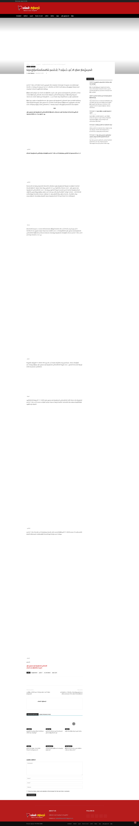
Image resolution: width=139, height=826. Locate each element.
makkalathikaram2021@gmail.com (64, 818)
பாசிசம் (46, 16)
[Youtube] (122, 1)
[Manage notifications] (135, 822)
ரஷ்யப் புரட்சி (54, 672)
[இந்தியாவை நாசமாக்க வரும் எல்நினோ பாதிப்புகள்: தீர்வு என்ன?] (74, 741)
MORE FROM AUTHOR (45, 714)
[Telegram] (117, 1)
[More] (43, 79)
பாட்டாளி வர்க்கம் (47, 672)
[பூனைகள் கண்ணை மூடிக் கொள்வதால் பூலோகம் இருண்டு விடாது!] (54, 724)
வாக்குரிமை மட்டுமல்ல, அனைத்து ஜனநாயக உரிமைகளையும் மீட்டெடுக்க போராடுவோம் (71, 693)
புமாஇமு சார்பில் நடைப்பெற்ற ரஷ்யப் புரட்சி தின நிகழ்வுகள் (38, 693)
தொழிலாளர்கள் (34, 672)
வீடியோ (52, 16)
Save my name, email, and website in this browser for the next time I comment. (49, 791)
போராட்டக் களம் (39, 16)
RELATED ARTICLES (33, 714)
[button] (122, 16)
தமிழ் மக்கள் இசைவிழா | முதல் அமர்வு (73, 731)
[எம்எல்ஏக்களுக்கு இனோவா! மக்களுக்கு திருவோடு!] (54, 741)
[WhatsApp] (35, 79)
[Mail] (114, 1)
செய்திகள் (18, 16)
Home (28, 64)
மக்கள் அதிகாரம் (31, 73)
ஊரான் (91, 95)
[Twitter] (120, 1)
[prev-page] (28, 753)
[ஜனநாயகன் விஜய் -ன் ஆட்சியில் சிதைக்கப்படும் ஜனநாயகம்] (35, 741)
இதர (72, 16)
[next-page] (30, 753)
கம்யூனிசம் (38, 64)
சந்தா (57, 16)
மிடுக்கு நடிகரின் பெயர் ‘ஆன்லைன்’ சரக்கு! (104, 124)
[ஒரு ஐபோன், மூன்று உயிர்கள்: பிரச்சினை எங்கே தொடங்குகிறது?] (35, 724)
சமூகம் (31, 16)
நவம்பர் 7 (40, 672)
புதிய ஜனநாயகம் (65, 16)
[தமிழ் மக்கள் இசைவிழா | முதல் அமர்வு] (74, 724)
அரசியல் (26, 16)
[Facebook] (112, 1)
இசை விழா (48, 729)
